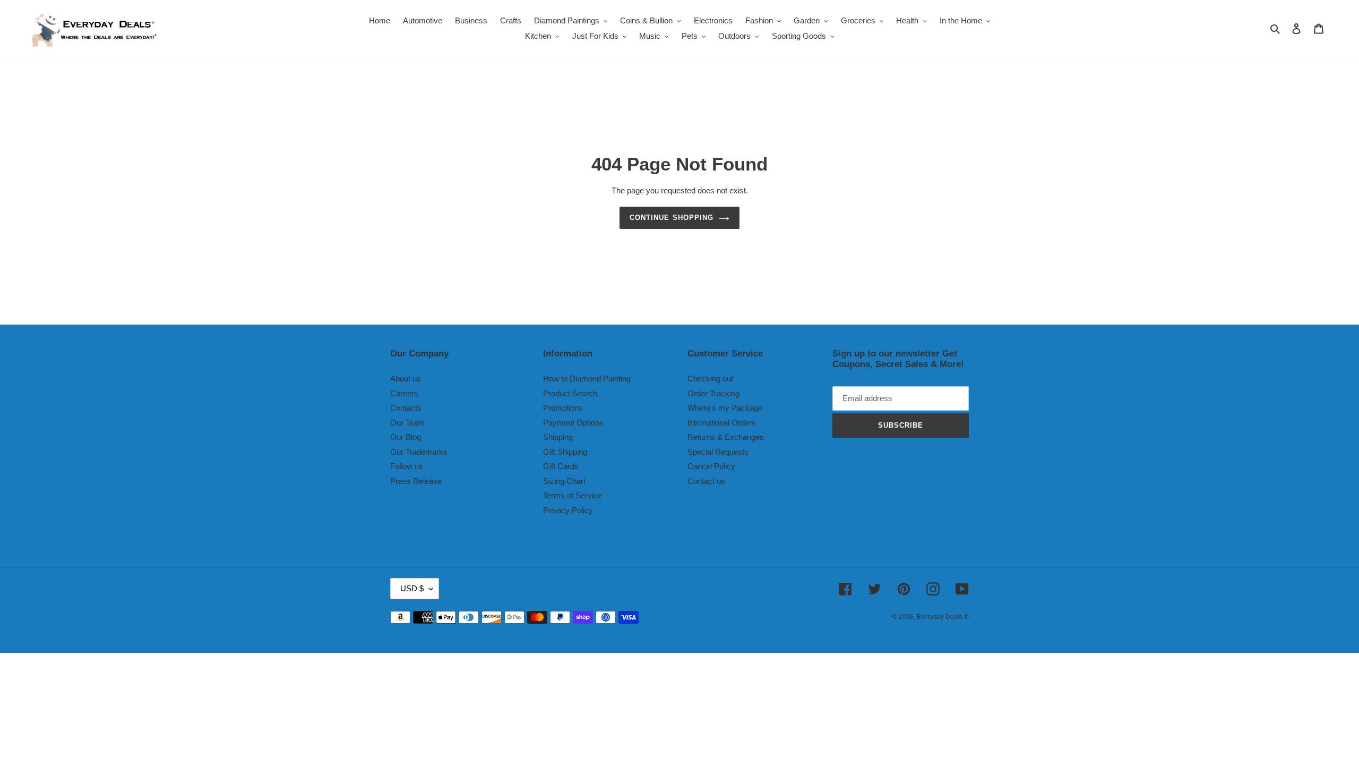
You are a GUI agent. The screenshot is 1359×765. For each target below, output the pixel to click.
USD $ (412, 588)
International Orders (721, 422)
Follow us (406, 466)
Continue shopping (671, 218)
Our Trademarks (419, 451)
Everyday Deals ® (943, 616)
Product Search (570, 393)
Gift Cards (561, 466)
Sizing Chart (564, 481)
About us (405, 378)
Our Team (407, 422)
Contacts (406, 407)
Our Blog (405, 436)
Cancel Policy (711, 466)
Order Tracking (713, 393)
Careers (404, 393)
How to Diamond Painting (587, 378)
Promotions (563, 407)
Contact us (706, 481)
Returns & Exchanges (725, 436)
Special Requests (718, 451)
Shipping (558, 436)
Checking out (710, 378)
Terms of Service (572, 495)
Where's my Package (724, 407)
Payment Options (573, 422)
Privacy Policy (568, 510)
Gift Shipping (565, 451)
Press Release (416, 481)
